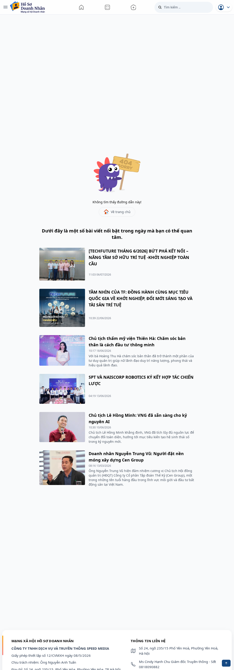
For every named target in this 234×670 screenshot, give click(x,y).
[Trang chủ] (81, 7)
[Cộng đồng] (107, 7)
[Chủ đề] (133, 7)
